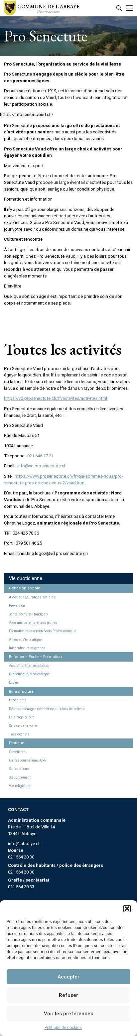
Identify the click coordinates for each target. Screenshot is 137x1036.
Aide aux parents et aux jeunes (33, 622)
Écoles (14, 682)
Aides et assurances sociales (32, 597)
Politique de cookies (63, 1027)
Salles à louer (19, 769)
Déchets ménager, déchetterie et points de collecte (47, 709)
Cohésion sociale (24, 588)
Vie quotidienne (25, 578)
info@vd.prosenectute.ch (42, 465)
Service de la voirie (23, 725)
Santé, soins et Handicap (28, 614)
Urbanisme (17, 700)
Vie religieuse (19, 786)
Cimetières (17, 752)
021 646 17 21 (40, 455)
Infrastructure (21, 691)
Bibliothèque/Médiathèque (29, 674)
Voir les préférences (68, 1014)
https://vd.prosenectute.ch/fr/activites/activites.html (55, 398)
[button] (127, 908)
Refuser (68, 995)
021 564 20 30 (21, 856)
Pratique (16, 742)
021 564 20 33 (21, 886)
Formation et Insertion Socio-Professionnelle (42, 631)
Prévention (17, 605)
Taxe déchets (19, 734)
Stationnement (20, 777)
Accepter (68, 977)
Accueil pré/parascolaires (29, 666)
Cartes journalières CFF (27, 760)
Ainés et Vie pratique (25, 640)
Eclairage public (21, 717)
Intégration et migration (27, 648)
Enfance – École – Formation (35, 656)
